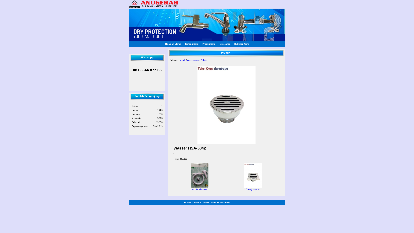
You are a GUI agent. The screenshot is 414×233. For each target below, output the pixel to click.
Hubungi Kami (241, 44)
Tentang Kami (192, 44)
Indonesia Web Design (220, 202)
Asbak (204, 60)
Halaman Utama (173, 44)
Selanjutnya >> (253, 189)
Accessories (193, 60)
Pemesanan (224, 44)
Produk (182, 60)
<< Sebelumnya (199, 189)
